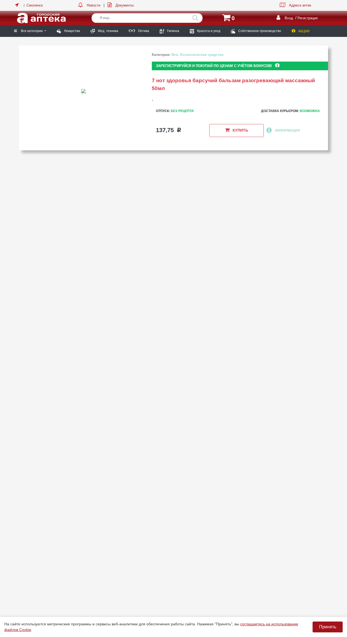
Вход (289, 18)
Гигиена (172, 31)
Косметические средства (201, 55)
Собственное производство (259, 31)
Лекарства (71, 31)
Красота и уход (208, 31)
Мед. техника (107, 31)
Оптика (143, 31)
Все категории (32, 31)
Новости (93, 5)
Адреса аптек (300, 5)
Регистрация (307, 18)
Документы (124, 5)
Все (175, 55)
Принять (327, 627)
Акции (303, 31)
